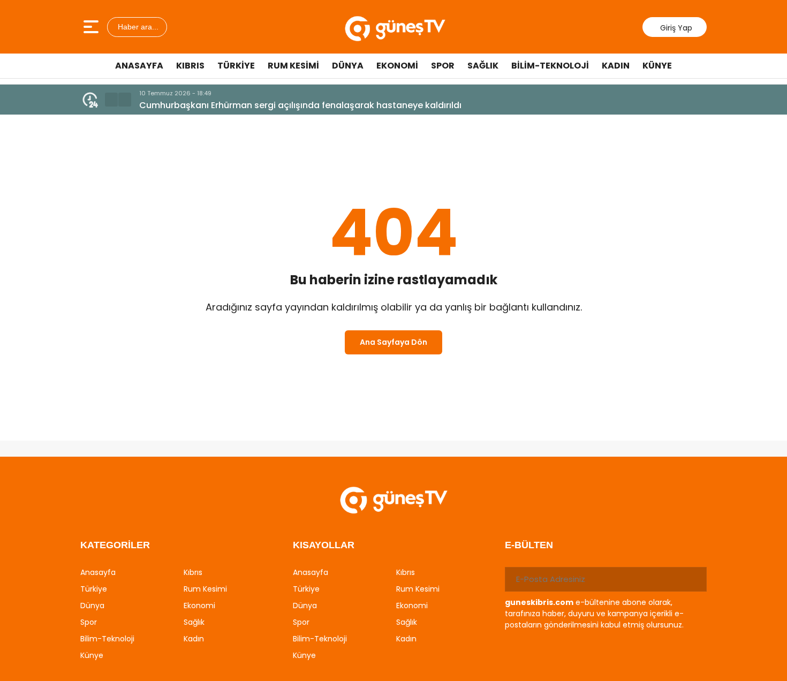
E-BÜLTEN (529, 545)
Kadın (616, 65)
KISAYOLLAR (323, 545)
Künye (657, 65)
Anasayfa (139, 65)
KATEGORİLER (115, 545)
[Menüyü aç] (92, 26)
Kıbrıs (190, 65)
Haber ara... (137, 26)
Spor (443, 65)
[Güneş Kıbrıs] (394, 27)
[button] (111, 100)
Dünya (348, 65)
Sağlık (482, 65)
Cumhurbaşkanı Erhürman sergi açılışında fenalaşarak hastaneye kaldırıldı (300, 105)
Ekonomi (397, 65)
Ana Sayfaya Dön (393, 342)
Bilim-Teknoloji (550, 65)
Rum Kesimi (293, 65)
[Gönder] (694, 579)
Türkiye (236, 65)
